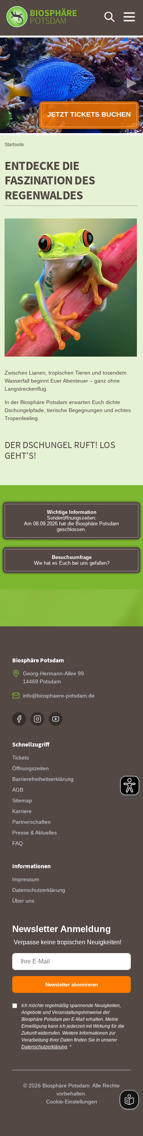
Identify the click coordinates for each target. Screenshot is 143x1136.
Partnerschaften (31, 822)
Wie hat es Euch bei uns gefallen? (71, 560)
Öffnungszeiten (30, 768)
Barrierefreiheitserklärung (43, 779)
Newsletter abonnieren (71, 985)
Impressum (25, 879)
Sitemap (22, 800)
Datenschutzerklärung (38, 890)
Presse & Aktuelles (34, 833)
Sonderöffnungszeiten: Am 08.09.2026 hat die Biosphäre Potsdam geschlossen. (71, 520)
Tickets (20, 758)
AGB (17, 790)
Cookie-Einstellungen (71, 1102)
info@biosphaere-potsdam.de (59, 696)
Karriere (22, 811)
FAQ (17, 843)
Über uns (23, 901)
